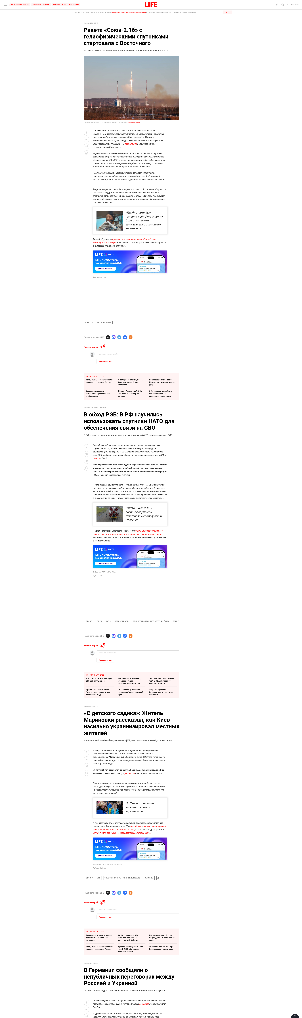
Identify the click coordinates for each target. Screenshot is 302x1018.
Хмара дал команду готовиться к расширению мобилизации (98, 393)
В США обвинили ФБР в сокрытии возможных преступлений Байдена (128, 973)
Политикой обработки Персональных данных (128, 12)
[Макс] (113, 337)
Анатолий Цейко (100, 277)
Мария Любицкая (101, 868)
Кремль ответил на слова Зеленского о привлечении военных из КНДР (98, 692)
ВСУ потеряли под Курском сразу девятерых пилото (118, 833)
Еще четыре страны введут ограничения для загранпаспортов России (130, 681)
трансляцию (131, 144)
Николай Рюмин (100, 576)
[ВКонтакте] (125, 337)
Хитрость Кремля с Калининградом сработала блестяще (161, 692)
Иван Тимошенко (134, 122)
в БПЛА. (147, 833)
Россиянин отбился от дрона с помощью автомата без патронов (99, 973)
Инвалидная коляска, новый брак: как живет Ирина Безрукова (130, 382)
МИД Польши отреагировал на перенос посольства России (99, 381)
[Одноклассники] (130, 337)
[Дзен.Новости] (108, 337)
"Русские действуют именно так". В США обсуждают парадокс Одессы (161, 681)
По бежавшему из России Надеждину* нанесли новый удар (161, 382)
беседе (96, 458)
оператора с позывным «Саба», (119, 829)
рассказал (130, 773)
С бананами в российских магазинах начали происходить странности (160, 393)
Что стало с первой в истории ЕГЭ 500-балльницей (99, 679)
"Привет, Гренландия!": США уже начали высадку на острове (130, 393)
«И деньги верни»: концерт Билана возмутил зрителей (161, 983)
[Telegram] (119, 337)
